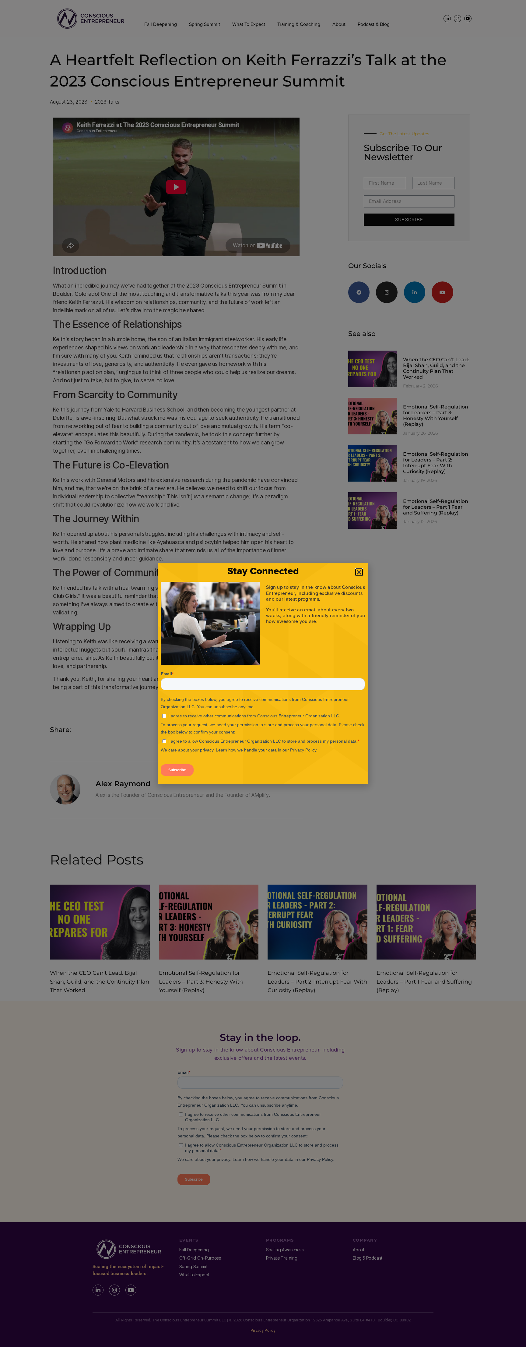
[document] (263, 673)
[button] (359, 572)
